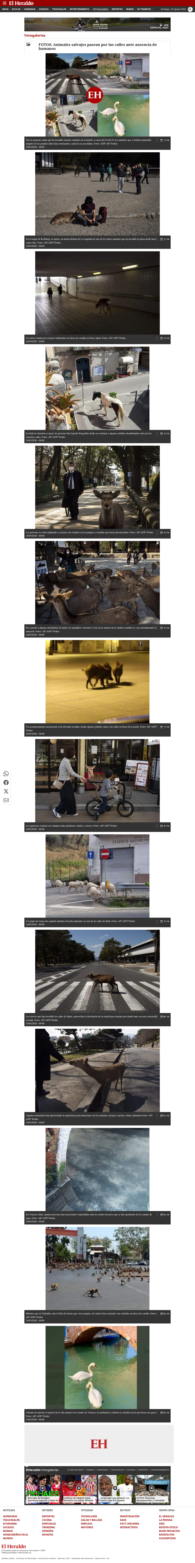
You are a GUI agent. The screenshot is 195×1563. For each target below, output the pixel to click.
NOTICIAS (9, 1510)
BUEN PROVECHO (169, 1531)
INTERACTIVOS (129, 1527)
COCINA (47, 1520)
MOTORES (87, 1527)
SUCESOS (131, 1470)
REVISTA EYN (166, 1534)
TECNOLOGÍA (89, 1516)
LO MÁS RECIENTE (75, 1470)
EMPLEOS (86, 1523)
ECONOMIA (10, 1523)
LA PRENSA (165, 1520)
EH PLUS (125, 1510)
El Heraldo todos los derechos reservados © (23, 1550)
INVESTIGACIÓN (129, 1516)
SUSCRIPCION (167, 1538)
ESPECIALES (49, 1523)
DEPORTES (143, 1470)
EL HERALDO (166, 1516)
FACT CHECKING (129, 1523)
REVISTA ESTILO (168, 1527)
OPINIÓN (47, 1531)
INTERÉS (47, 1510)
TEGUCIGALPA (117, 1470)
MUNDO (90, 1470)
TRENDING (48, 1527)
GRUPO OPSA (167, 1510)
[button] (6, 773)
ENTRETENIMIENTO (160, 1470)
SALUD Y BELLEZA (91, 1520)
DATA (123, 1520)
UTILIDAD (87, 1510)
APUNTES (47, 1534)
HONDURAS (102, 1470)
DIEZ (162, 1523)
